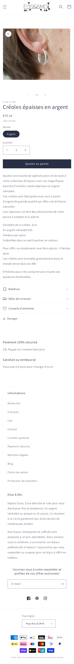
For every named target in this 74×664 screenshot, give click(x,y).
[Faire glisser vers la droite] (45, 95)
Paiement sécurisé (19, 446)
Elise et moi (21, 657)
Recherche (14, 403)
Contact (12, 429)
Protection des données (22, 481)
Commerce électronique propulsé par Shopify (45, 657)
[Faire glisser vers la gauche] (28, 95)
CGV (10, 420)
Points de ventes (18, 472)
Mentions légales (18, 455)
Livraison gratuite (18, 437)
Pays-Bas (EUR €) (35, 623)
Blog (10, 463)
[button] (5, 7)
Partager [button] (12, 318)
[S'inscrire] (62, 583)
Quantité (7, 142)
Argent (11, 134)
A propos (13, 412)
